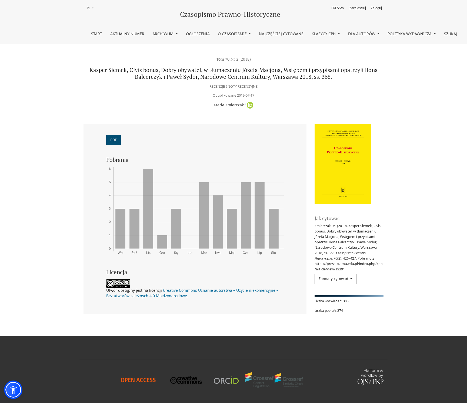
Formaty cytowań (334, 279)
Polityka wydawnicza (410, 33)
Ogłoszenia (198, 33)
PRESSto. (338, 8)
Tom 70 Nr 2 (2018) (233, 59)
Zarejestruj (357, 8)
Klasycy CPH (324, 33)
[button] (13, 390)
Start (96, 33)
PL (91, 8)
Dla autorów (362, 33)
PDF (113, 140)
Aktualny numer (127, 33)
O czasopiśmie (233, 33)
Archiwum (163, 33)
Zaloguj (376, 8)
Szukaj (450, 33)
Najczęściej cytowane (281, 33)
